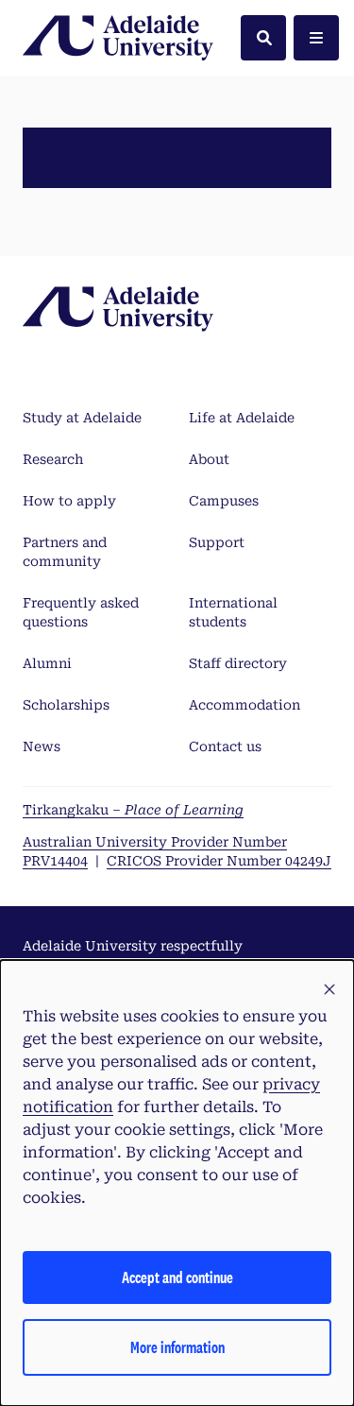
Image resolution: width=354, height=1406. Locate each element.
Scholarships (66, 704)
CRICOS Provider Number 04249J (219, 860)
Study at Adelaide (82, 417)
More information (177, 1347)
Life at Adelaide (242, 417)
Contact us (225, 746)
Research (53, 459)
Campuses (224, 500)
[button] (329, 990)
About (209, 459)
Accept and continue (177, 1277)
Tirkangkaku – (133, 809)
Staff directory (238, 663)
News (41, 746)
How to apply (69, 500)
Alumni (47, 663)
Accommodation (244, 704)
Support (216, 542)
